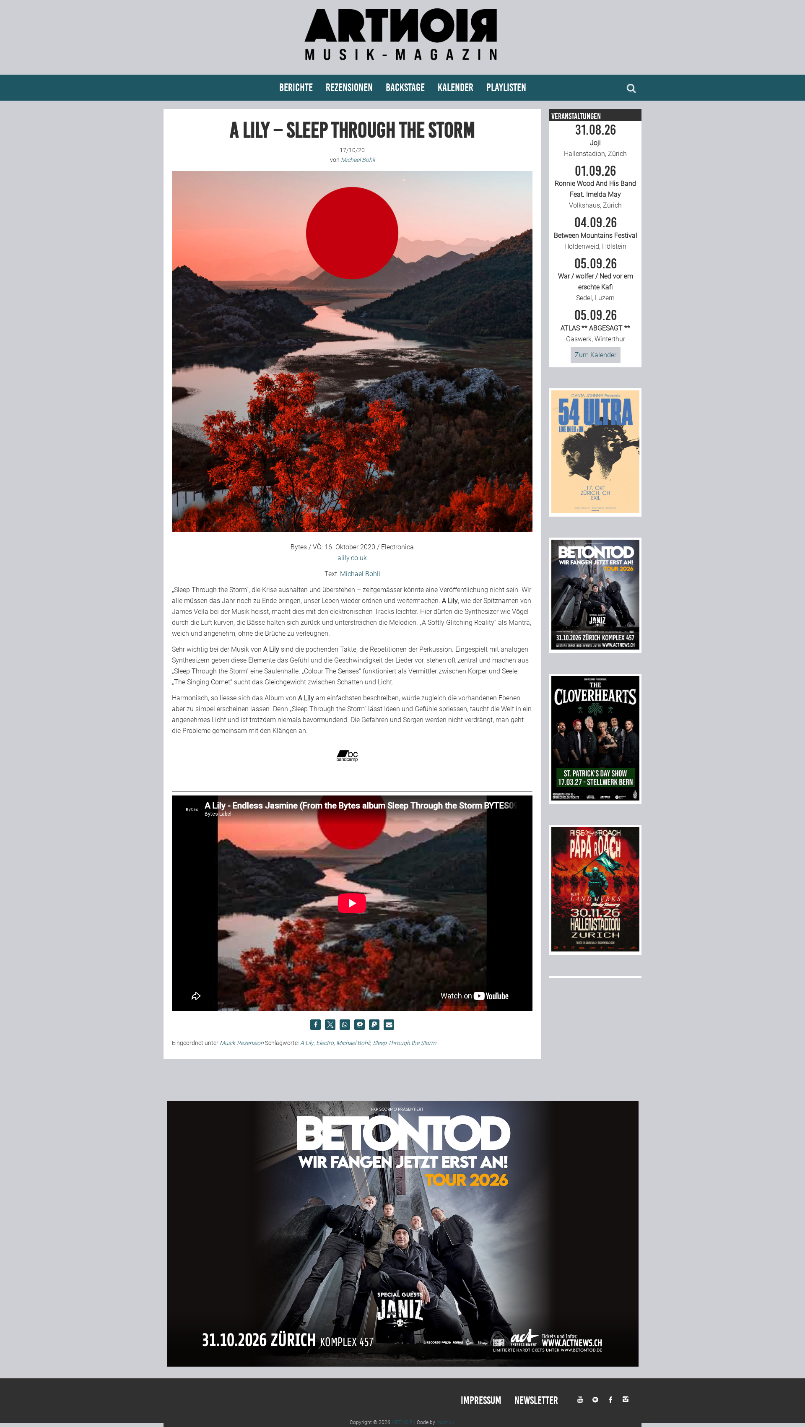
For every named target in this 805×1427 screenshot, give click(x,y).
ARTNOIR (402, 1422)
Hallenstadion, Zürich (595, 140)
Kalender (455, 87)
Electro (325, 1043)
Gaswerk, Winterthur (595, 326)
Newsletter (536, 1400)
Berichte (296, 87)
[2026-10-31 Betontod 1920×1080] (403, 1364)
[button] (315, 1024)
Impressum (481, 1400)
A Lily (307, 1043)
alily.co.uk (352, 558)
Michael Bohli (360, 574)
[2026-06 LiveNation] (595, 511)
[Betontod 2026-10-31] (595, 647)
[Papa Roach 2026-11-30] (595, 949)
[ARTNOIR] (402, 64)
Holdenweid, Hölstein (595, 233)
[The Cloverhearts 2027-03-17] (595, 798)
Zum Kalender (595, 355)
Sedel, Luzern (595, 279)
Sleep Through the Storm (404, 1043)
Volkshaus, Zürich (595, 187)
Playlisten (506, 87)
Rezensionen (349, 87)
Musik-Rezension (242, 1043)
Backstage (405, 87)
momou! (446, 1422)
